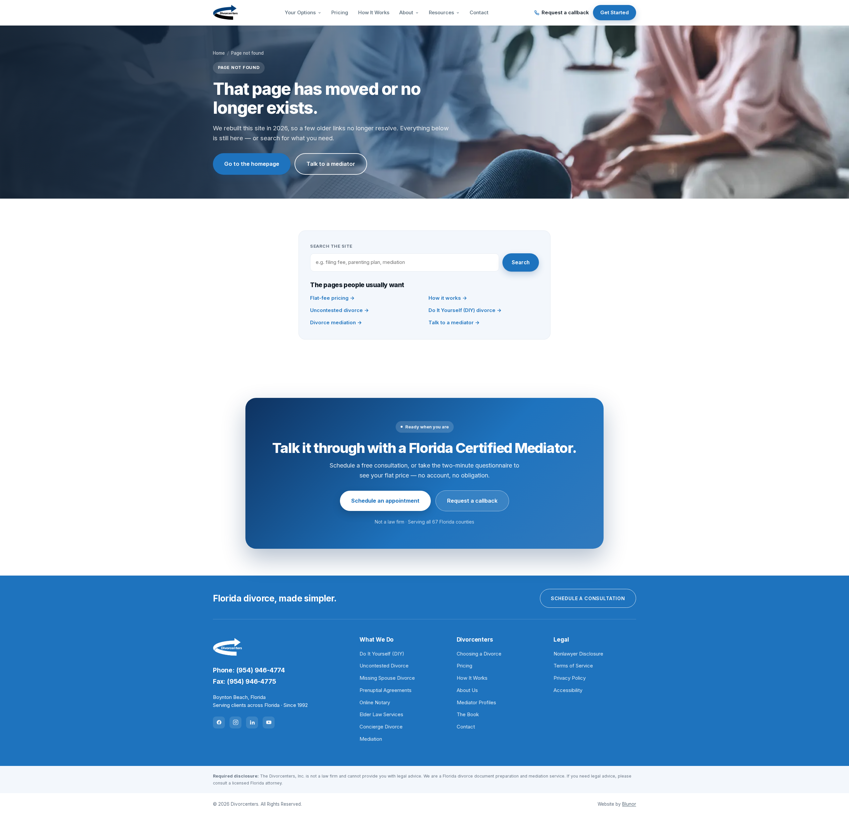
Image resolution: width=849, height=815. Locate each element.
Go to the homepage (251, 163)
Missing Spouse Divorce (387, 678)
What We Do (376, 640)
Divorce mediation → (336, 322)
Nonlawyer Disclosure (578, 654)
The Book (468, 714)
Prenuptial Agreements (385, 690)
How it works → (447, 298)
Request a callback (565, 12)
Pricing (339, 12)
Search (521, 262)
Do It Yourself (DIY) (381, 654)
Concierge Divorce (381, 726)
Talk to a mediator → (454, 322)
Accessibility (568, 690)
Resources (441, 12)
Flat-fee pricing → (332, 298)
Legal (561, 640)
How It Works (373, 12)
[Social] (219, 722)
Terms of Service (573, 665)
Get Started (614, 12)
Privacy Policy (570, 678)
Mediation (370, 739)
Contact (479, 12)
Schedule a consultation (588, 598)
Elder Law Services (381, 714)
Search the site (331, 246)
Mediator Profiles (476, 702)
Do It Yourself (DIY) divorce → (464, 310)
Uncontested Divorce (384, 665)
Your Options (300, 12)
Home (219, 53)
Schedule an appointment (385, 500)
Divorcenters (475, 640)
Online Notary (374, 702)
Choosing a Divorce (479, 654)
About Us (467, 690)
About (406, 12)
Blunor (629, 804)
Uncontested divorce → (339, 310)
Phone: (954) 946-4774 (249, 670)
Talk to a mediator (330, 163)
